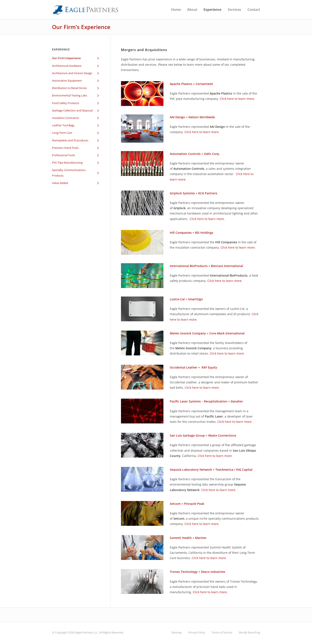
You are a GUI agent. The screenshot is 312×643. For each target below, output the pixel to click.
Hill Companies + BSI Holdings (191, 233)
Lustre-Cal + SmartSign (186, 299)
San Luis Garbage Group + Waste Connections (203, 435)
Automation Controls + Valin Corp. (195, 154)
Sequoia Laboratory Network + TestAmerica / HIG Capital (211, 470)
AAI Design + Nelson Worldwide (192, 117)
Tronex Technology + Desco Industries (197, 572)
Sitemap (176, 632)
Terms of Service (222, 632)
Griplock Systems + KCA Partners (193, 193)
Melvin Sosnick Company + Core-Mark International (207, 333)
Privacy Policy (196, 632)
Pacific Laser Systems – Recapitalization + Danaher (206, 401)
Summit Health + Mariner (188, 538)
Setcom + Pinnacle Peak (187, 504)
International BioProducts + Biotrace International (206, 266)
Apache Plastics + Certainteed (191, 84)
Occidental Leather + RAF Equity (193, 367)
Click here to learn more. (237, 99)
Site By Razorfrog (249, 632)
